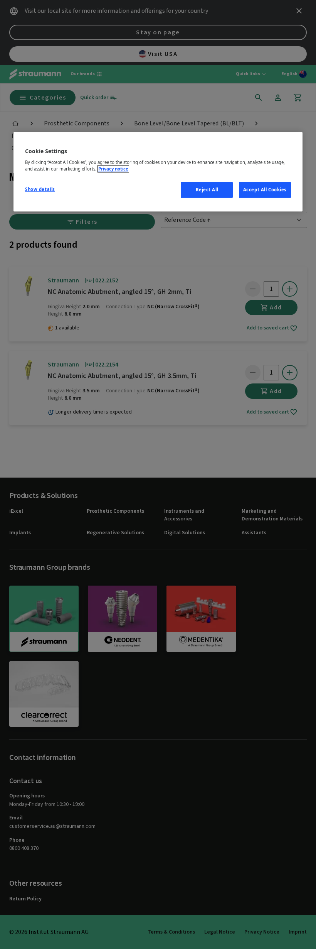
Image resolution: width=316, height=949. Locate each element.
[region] (158, 171)
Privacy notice (113, 169)
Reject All (207, 190)
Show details (40, 189)
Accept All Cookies (265, 190)
